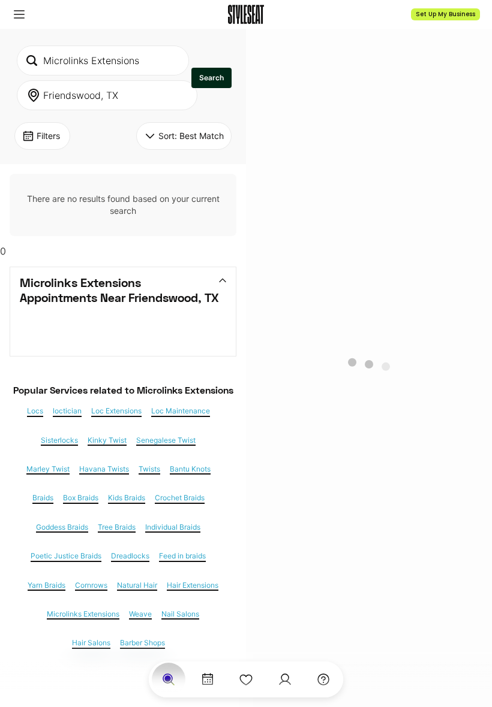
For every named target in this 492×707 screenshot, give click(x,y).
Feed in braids (182, 556)
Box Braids (80, 498)
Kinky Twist (107, 440)
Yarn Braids (46, 585)
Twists (149, 469)
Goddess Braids (62, 527)
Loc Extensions (116, 411)
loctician (67, 411)
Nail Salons (180, 614)
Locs (35, 411)
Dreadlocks (130, 556)
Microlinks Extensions (83, 614)
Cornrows (91, 585)
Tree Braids (117, 527)
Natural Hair (137, 585)
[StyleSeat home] (246, 14)
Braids (42, 498)
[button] (19, 14)
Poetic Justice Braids (66, 556)
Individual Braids (172, 527)
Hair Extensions (192, 585)
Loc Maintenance (180, 411)
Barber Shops (142, 643)
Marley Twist (48, 469)
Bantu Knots (190, 469)
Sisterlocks (59, 440)
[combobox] (103, 60)
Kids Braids (126, 498)
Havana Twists (104, 469)
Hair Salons (91, 643)
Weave (140, 614)
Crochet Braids (180, 498)
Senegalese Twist (166, 440)
